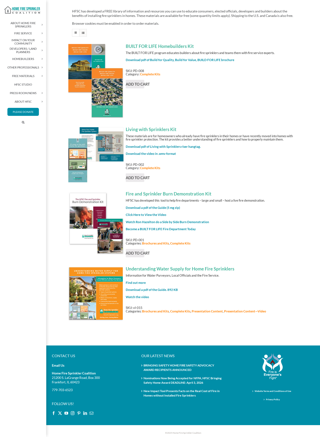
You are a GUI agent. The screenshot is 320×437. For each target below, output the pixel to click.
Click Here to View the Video (146, 215)
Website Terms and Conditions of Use (273, 391)
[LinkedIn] (85, 413)
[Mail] (91, 413)
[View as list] (83, 32)
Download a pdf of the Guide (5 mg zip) (153, 208)
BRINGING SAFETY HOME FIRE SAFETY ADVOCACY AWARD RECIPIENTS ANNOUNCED (179, 367)
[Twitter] (60, 413)
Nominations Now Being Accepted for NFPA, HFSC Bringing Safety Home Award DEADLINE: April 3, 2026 (182, 380)
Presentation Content (207, 311)
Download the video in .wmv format (151, 154)
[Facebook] (54, 413)
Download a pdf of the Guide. (152, 290)
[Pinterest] (79, 413)
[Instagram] (72, 413)
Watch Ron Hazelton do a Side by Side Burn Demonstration (167, 222)
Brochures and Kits (155, 243)
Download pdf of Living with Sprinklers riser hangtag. (163, 147)
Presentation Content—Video (245, 311)
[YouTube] (66, 413)
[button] (23, 122)
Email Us (58, 365)
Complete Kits (150, 74)
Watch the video (137, 297)
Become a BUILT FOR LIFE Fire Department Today (161, 229)
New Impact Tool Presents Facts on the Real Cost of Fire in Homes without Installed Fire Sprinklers (182, 393)
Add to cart (96, 49)
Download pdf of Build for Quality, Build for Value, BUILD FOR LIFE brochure (180, 60)
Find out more (136, 283)
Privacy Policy (273, 399)
